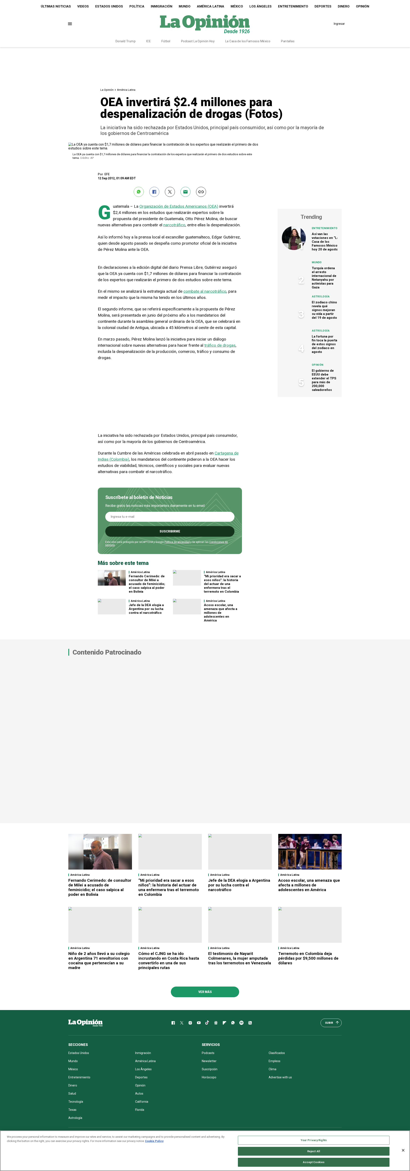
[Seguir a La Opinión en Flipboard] (224, 1023)
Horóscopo (209, 1077)
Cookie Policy (154, 1141)
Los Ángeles (260, 6)
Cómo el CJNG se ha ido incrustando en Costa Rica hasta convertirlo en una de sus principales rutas (168, 960)
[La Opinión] (205, 23)
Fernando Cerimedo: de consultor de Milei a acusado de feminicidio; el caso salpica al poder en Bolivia (147, 584)
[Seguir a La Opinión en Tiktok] (207, 1023)
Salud (72, 1093)
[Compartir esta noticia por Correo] (185, 192)
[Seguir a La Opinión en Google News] (216, 1023)
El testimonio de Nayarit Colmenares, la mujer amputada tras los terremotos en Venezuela (239, 958)
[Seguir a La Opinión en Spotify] (241, 1023)
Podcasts (208, 1053)
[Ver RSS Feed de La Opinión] (250, 1023)
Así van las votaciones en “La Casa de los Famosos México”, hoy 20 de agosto (325, 241)
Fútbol (165, 41)
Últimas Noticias (56, 6)
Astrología (321, 296)
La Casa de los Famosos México (247, 41)
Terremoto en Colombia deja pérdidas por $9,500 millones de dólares (308, 958)
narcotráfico (174, 224)
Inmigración (161, 6)
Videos (83, 6)
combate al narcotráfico (204, 291)
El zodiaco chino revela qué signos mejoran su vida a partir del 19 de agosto (324, 310)
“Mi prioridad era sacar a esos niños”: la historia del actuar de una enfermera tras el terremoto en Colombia (222, 584)
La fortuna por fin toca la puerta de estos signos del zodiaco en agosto (324, 344)
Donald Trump (126, 41)
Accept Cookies (313, 1162)
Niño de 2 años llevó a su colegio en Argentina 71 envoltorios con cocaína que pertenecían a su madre (99, 960)
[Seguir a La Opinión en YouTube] (199, 1023)
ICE (148, 41)
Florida (139, 1109)
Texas (72, 1109)
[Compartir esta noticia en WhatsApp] (139, 192)
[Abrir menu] (70, 24)
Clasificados (277, 1053)
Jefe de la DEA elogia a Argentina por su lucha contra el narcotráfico (146, 609)
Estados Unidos (109, 6)
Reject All (313, 1151)
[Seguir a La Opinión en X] (181, 1023)
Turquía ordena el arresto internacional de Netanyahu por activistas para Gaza (324, 277)
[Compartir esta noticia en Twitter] (170, 192)
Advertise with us (280, 1077)
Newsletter (209, 1061)
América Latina (210, 6)
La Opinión (107, 89)
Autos (139, 1093)
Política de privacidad (177, 542)
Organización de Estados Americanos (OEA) (178, 206)
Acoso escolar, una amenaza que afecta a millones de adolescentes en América (220, 612)
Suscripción (209, 1069)
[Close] (403, 1150)
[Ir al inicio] (85, 1023)
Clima (272, 1069)
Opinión (362, 6)
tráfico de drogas (220, 345)
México (237, 6)
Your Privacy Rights (314, 1140)
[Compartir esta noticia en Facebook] (154, 192)
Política (136, 6)
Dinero (344, 6)
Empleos (274, 1061)
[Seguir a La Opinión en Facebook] (173, 1023)
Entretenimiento (293, 6)
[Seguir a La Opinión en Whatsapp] (233, 1023)
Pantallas (287, 41)
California (141, 1101)
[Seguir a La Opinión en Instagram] (190, 1023)
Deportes (323, 6)
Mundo (184, 6)
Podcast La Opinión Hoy (198, 41)
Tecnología (75, 1101)
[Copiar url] (201, 192)
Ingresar (339, 23)
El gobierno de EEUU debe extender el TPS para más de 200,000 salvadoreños (324, 380)
